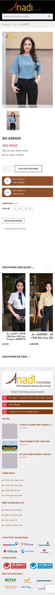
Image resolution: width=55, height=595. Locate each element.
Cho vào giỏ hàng (28, 168)
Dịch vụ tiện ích (11, 520)
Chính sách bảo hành (13, 495)
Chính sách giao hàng (14, 485)
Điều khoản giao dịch (13, 515)
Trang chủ (6, 24)
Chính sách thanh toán (14, 480)
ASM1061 (34, 343)
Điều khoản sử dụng (13, 510)
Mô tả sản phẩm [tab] (13, 220)
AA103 (5, 343)
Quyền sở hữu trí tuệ (13, 525)
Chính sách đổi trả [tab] (15, 228)
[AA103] (21, 306)
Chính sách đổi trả (12, 490)
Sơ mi (15, 24)
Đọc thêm (23, 427)
